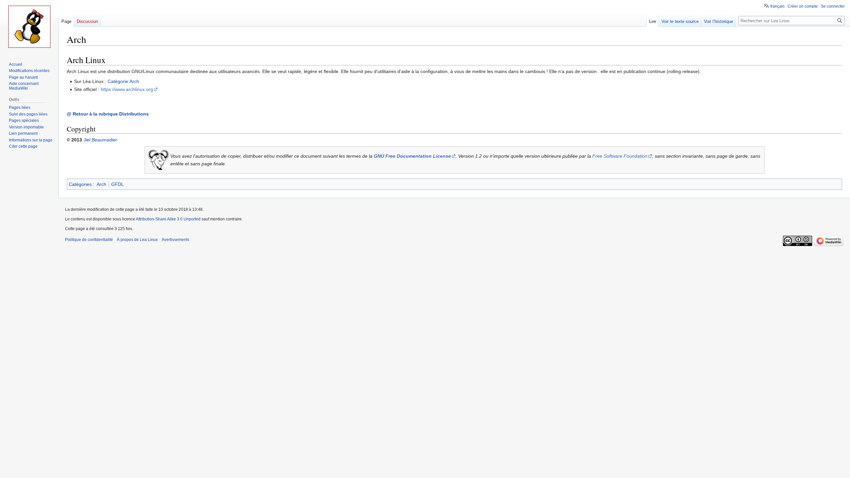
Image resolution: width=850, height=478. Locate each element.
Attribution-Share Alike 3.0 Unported (168, 219)
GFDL (117, 184)
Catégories (80, 184)
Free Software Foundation (619, 156)
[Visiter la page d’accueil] (29, 26)
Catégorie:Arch (123, 81)
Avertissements (175, 239)
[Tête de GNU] (158, 159)
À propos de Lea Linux (137, 239)
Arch (101, 184)
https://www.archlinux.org (127, 89)
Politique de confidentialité (89, 239)
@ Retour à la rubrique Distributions (108, 114)
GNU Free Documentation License (412, 156)
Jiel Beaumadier (100, 139)
